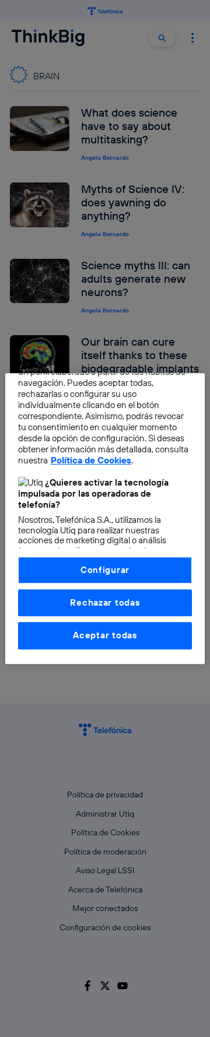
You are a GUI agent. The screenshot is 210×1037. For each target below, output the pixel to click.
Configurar (105, 569)
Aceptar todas (105, 635)
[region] (105, 518)
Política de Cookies (91, 460)
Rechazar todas (104, 602)
